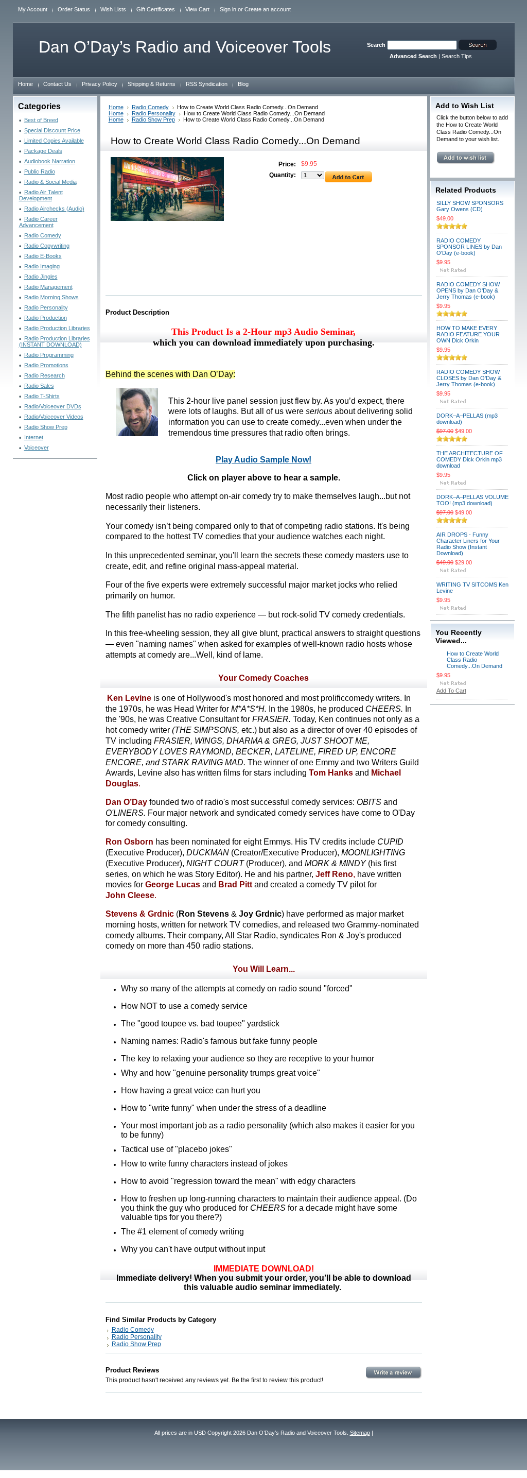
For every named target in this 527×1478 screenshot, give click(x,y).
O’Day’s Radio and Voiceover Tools (185, 47)
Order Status (74, 9)
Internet (33, 437)
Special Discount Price (52, 130)
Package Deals (43, 151)
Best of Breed (41, 120)
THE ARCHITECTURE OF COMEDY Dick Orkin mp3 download (469, 459)
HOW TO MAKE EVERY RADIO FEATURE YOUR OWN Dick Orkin (468, 334)
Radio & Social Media (50, 182)
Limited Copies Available (54, 141)
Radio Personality (46, 307)
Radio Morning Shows (51, 297)
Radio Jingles (41, 276)
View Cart (197, 9)
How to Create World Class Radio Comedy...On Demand (474, 659)
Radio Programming (49, 355)
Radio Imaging (42, 266)
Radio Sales (39, 386)
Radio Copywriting (46, 246)
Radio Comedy (42, 235)
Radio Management (48, 287)
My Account (32, 9)
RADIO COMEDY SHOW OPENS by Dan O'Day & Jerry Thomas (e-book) (468, 290)
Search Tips (457, 56)
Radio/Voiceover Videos (53, 417)
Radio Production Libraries (57, 328)
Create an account (267, 9)
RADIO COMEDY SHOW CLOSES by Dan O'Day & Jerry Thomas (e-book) (468, 378)
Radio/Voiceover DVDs (52, 406)
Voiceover (36, 447)
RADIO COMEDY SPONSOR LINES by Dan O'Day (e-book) (469, 246)
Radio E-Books (43, 256)
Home (116, 107)
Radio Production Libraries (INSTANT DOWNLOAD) (54, 341)
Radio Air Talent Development (41, 195)
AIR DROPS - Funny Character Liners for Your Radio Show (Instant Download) (468, 543)
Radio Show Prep (45, 427)
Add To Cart (451, 691)
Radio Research (44, 375)
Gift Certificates (155, 9)
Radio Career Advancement (38, 222)
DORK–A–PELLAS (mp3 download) (467, 419)
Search (376, 45)
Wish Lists (113, 9)
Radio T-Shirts (42, 396)
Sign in (228, 9)
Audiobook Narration (49, 161)
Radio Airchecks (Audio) (54, 208)
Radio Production (45, 318)
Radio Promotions (46, 365)
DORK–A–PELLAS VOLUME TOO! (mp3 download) (472, 500)
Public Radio (39, 171)
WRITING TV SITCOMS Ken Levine (472, 587)
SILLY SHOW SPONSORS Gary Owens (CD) (469, 206)
